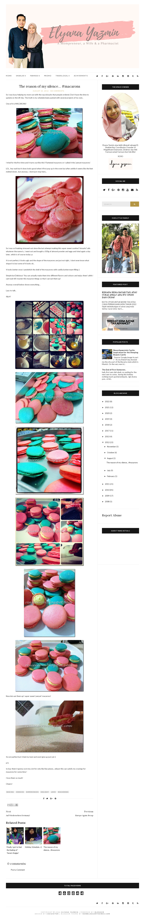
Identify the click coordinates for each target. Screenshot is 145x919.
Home (9, 76)
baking (10, 792)
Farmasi (34, 76)
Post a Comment (18, 870)
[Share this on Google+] (51, 798)
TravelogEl (62, 76)
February (111, 476)
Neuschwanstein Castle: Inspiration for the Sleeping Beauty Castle (125, 352)
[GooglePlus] (107, 76)
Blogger (99, 912)
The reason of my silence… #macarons (49, 86)
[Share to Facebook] (16, 805)
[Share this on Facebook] (43, 798)
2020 (107, 413)
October (111, 452)
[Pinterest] (112, 76)
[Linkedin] (117, 76)
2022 (107, 401)
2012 (107, 442)
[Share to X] (14, 805)
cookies (20, 792)
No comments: (57, 91)
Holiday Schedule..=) (33, 847)
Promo (47, 76)
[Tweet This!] (47, 798)
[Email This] (8, 805)
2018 (107, 425)
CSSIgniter (53, 914)
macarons (63, 792)
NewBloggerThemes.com (96, 914)
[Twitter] (97, 76)
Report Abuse (112, 515)
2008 (107, 501)
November (111, 446)
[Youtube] (128, 76)
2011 (107, 484)
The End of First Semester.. (114, 370)
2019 (107, 419)
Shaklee (20, 76)
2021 (107, 407)
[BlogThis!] (11, 805)
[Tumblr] (133, 76)
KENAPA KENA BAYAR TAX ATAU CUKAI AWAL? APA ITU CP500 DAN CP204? (119, 295)
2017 (107, 431)
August (110, 458)
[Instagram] (122, 76)
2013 (107, 436)
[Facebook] (102, 76)
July (109, 470)
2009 (107, 496)
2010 (107, 490)
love (53, 792)
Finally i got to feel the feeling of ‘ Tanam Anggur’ (14, 850)
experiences (32, 792)
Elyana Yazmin (69, 912)
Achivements (81, 76)
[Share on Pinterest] (55, 798)
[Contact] (132, 189)
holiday (45, 792)
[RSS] (137, 76)
